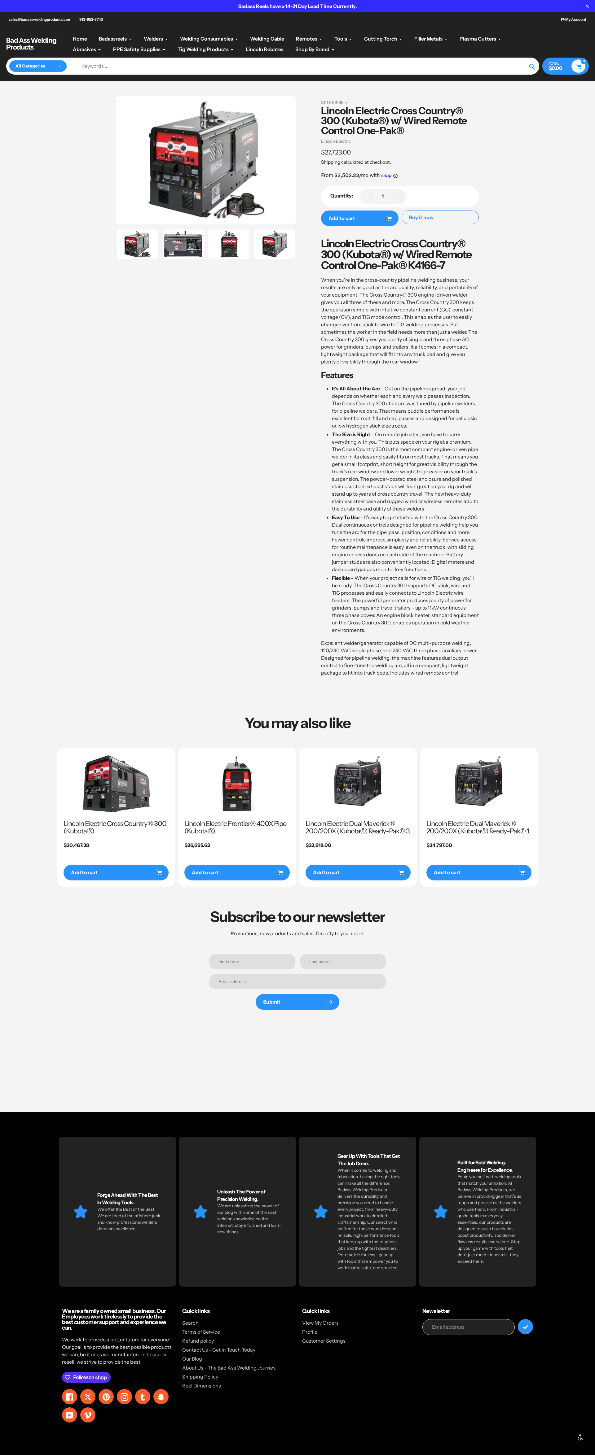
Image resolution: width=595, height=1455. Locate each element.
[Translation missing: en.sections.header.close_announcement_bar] (587, 6)
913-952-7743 (91, 19)
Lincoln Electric (335, 141)
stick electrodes (387, 426)
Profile (309, 1332)
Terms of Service (201, 1332)
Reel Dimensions (201, 1386)
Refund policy (198, 1341)
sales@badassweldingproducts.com (40, 19)
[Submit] (525, 1326)
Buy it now (421, 217)
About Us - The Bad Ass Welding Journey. (229, 1368)
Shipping (330, 162)
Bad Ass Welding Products (31, 44)
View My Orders (320, 1323)
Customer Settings (324, 1341)
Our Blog (192, 1359)
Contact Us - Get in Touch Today (218, 1350)
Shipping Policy (200, 1377)
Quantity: (341, 196)
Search (190, 1323)
